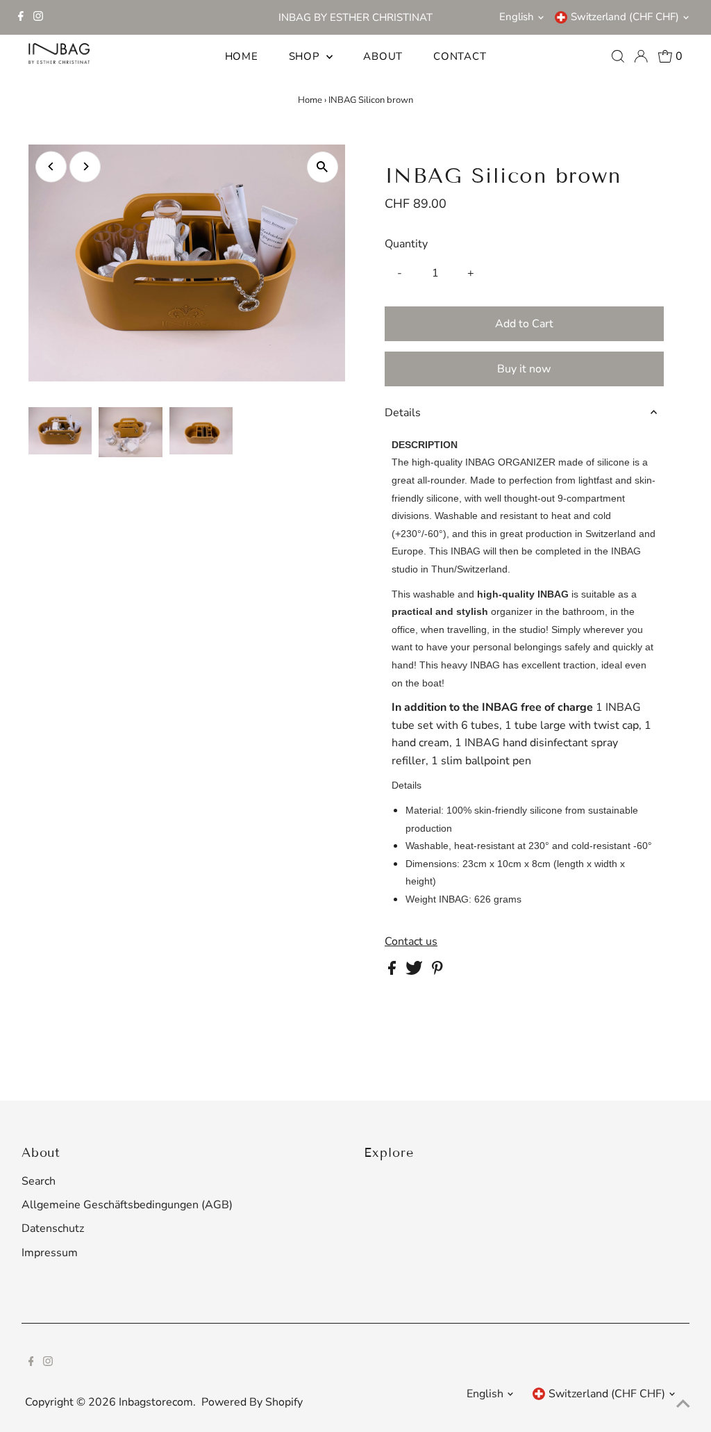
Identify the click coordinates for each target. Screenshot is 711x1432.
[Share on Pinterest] (437, 971)
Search (39, 1181)
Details (403, 412)
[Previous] (51, 166)
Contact (459, 56)
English (516, 17)
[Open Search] (618, 56)
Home (241, 56)
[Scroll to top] (683, 1404)
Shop (306, 56)
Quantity (406, 244)
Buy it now (524, 369)
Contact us (411, 941)
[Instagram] (38, 17)
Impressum (50, 1252)
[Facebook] (21, 17)
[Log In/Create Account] (641, 56)
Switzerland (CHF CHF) (625, 17)
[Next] (85, 166)
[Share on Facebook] (393, 971)
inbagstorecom (156, 1402)
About (383, 56)
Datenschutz (53, 1228)
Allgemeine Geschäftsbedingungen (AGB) (127, 1204)
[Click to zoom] (322, 167)
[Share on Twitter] (415, 971)
